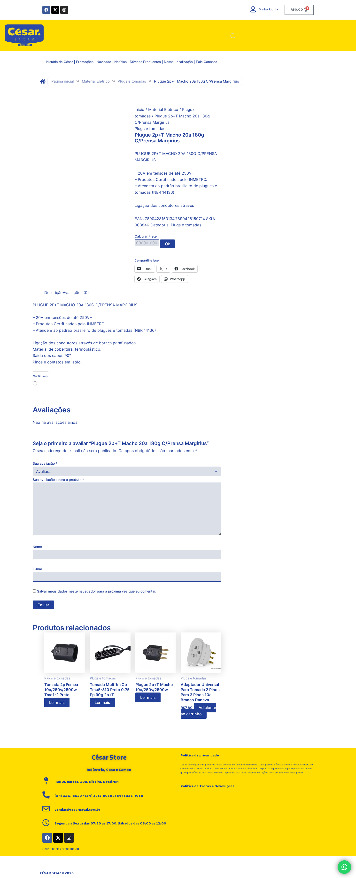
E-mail (37, 569)
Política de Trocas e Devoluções (207, 786)
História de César (59, 62)
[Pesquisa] (299, 35)
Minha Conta (268, 9)
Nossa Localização (178, 62)
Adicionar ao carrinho (198, 710)
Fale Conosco (206, 62)
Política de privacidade (199, 755)
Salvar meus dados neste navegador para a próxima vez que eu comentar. (96, 591)
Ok (167, 243)
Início (139, 109)
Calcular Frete (146, 236)
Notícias (120, 62)
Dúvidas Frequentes (145, 62)
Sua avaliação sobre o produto (58, 480)
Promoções (84, 62)
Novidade (104, 62)
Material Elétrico (96, 81)
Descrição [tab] (53, 292)
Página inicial (62, 81)
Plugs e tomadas (132, 81)
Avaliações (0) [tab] (76, 292)
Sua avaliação (45, 463)
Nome (37, 547)
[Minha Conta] (253, 9)
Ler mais (57, 702)
